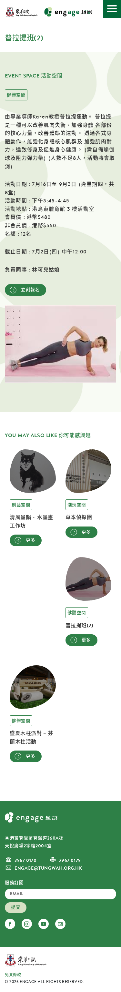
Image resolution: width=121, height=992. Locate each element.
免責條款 (13, 975)
